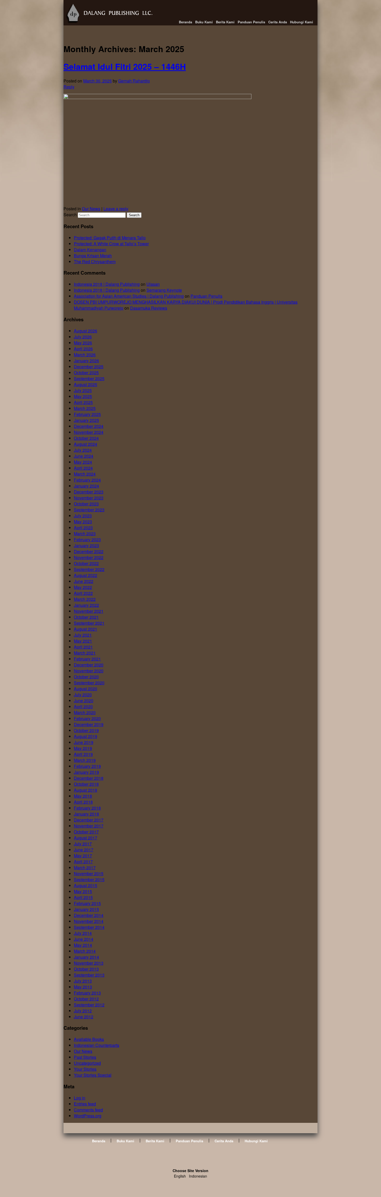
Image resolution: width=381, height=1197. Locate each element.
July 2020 (83, 695)
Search (70, 215)
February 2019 (87, 766)
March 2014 (85, 951)
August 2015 (85, 885)
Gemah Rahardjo (134, 81)
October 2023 (86, 504)
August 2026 (85, 331)
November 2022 (88, 557)
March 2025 (85, 408)
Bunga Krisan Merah (93, 256)
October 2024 (86, 438)
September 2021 (89, 623)
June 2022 (83, 581)
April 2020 (83, 706)
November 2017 (88, 826)
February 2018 (87, 808)
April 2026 (83, 349)
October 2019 (86, 730)
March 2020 (85, 712)
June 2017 (83, 850)
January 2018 (86, 814)
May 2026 (83, 343)
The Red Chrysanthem (95, 262)
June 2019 (83, 742)
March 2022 (85, 599)
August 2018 (85, 790)
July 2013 (83, 981)
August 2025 (85, 384)
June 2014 (83, 939)
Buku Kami (204, 21)
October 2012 (86, 999)
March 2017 (85, 868)
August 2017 (85, 838)
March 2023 (85, 534)
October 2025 (86, 372)
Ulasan (153, 284)
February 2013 (87, 993)
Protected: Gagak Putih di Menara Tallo (110, 238)
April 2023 (83, 528)
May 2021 (83, 641)
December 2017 (88, 820)
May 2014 (83, 945)
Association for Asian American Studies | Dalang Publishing (129, 296)
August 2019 (85, 736)
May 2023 (83, 522)
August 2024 (85, 444)
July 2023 (83, 516)
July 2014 (83, 933)
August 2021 (85, 629)
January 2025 (86, 420)
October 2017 (86, 832)
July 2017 (83, 844)
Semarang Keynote (164, 290)
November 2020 (88, 671)
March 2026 (85, 355)
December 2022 (88, 551)
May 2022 (83, 587)
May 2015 (83, 891)
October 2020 (86, 677)
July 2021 (83, 635)
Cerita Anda (277, 21)
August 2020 (85, 689)
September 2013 (89, 975)
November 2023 (88, 498)
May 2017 (83, 856)
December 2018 (88, 778)
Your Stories (85, 1069)
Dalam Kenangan (90, 250)
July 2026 (83, 337)
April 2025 (83, 402)
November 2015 (88, 873)
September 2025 (89, 378)
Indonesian (198, 1176)
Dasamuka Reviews (148, 308)
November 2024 (88, 432)
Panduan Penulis (251, 21)
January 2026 (86, 361)
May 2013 (83, 987)
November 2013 (88, 963)
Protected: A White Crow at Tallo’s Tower (111, 244)
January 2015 (86, 909)
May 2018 (83, 796)
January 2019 (86, 772)
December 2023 (88, 492)
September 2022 (89, 569)
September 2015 (89, 879)
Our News (91, 209)
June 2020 (83, 701)
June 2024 (83, 456)
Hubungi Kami (301, 21)
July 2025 (83, 390)
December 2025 (88, 367)
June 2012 (83, 1017)
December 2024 (88, 426)
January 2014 (86, 957)
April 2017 (83, 862)
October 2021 (86, 617)
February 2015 (87, 903)
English (180, 1176)
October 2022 (86, 563)
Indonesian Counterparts (96, 1045)
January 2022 (86, 605)
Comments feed (88, 1110)
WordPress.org (87, 1116)
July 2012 (83, 1011)
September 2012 (89, 1005)
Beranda (185, 21)
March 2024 (85, 474)
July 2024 (83, 450)
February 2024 (87, 480)
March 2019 (85, 760)
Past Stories (85, 1057)
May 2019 (83, 748)
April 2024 (83, 468)
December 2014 (88, 915)
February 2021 (87, 659)
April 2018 (83, 802)
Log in (79, 1098)
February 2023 (87, 539)
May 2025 (83, 396)
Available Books (89, 1039)
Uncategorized (87, 1063)
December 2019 (88, 724)
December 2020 (88, 665)
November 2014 (88, 921)
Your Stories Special (92, 1075)
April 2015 (83, 897)
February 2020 (87, 718)
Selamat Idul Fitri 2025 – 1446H (125, 66)
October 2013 (86, 969)
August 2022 (85, 575)
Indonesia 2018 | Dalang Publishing (107, 284)
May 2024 (83, 462)
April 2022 (83, 593)
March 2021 (85, 653)
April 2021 (83, 647)
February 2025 (87, 414)
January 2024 (86, 486)
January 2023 (86, 545)
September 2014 (89, 927)
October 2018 (86, 784)
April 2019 (83, 754)
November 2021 (88, 611)
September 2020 (89, 683)
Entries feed (85, 1104)
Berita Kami (225, 21)
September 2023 (89, 510)
